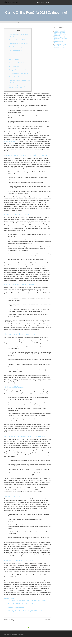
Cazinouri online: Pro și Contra (17, 63)
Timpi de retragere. (14, 66)
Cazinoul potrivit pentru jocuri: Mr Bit (18, 47)
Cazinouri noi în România (15, 50)
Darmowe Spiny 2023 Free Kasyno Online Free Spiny (21, 604)
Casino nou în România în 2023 (17, 40)
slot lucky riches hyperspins (11, 141)
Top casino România (14, 59)
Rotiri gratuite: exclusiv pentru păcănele (19, 70)
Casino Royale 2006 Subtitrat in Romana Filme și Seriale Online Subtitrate (27, 600)
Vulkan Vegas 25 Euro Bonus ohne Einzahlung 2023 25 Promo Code (25, 611)
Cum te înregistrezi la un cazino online (18, 43)
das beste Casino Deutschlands (16, 607)
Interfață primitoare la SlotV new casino (19, 73)
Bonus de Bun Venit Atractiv (16, 77)
